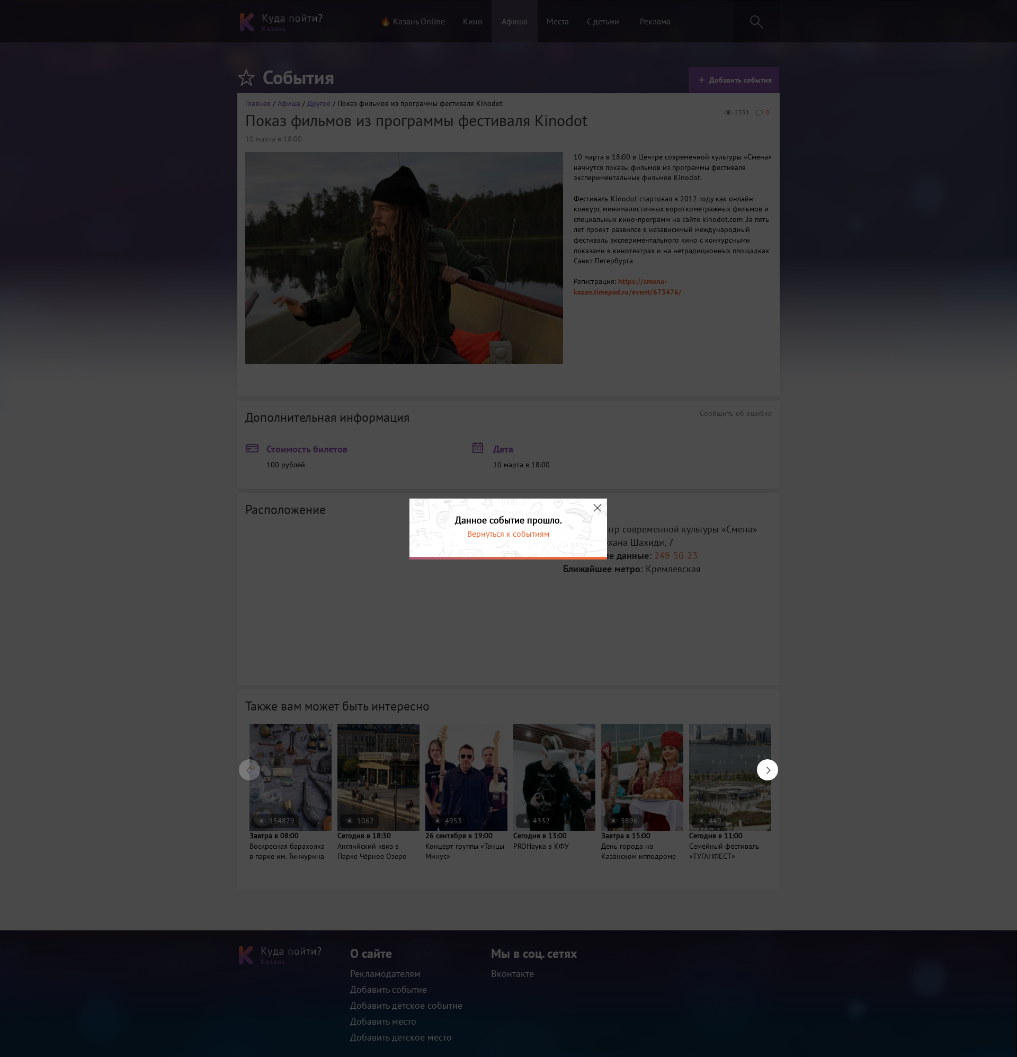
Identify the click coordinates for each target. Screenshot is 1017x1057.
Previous (244, 764)
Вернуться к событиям (508, 533)
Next (762, 764)
